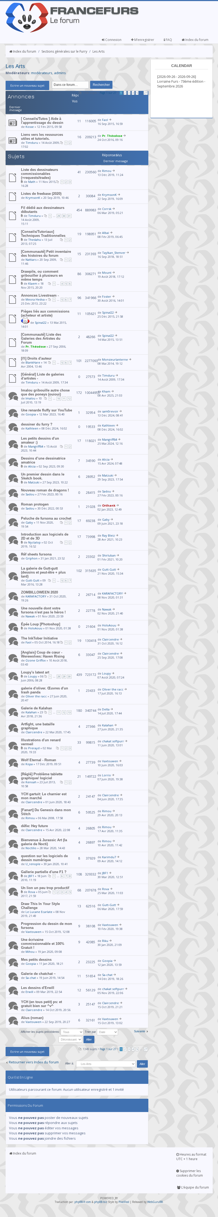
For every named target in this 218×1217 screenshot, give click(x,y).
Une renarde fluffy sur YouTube (46, 410)
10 (58, 398)
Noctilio (31, 848)
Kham (106, 391)
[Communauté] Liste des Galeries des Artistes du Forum (41, 338)
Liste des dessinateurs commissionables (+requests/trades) (39, 174)
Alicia (32, 466)
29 (58, 216)
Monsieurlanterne (115, 359)
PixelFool (124, 1202)
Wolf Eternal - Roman (38, 760)
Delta (106, 709)
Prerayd (34, 748)
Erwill (29, 992)
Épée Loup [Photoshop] (40, 624)
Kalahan (31, 712)
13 (69, 712)
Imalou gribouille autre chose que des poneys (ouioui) (45, 392)
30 (64, 216)
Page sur (108, 93)
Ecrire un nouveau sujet (27, 85)
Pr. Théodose (112, 136)
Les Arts (98, 51)
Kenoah (31, 782)
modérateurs (41, 72)
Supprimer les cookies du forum (189, 1173)
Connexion (112, 39)
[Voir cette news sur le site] (25, 323)
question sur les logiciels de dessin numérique (44, 858)
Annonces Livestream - (40, 295)
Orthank (108, 505)
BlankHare (33, 362)
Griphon (31, 558)
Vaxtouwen (110, 761)
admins (60, 72)
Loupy (32, 676)
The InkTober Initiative (39, 638)
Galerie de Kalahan (36, 708)
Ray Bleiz (108, 535)
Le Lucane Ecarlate (39, 912)
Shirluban (109, 555)
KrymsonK (33, 198)
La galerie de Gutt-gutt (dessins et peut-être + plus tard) (43, 572)
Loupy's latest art (35, 672)
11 (64, 398)
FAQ (168, 39)
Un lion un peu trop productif (45, 888)
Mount (106, 273)
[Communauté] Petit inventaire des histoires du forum (46, 254)
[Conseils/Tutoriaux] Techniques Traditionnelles (43, 234)
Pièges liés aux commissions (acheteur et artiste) (45, 313)
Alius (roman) (32, 1018)
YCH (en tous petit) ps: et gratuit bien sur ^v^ (41, 1004)
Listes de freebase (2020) (41, 194)
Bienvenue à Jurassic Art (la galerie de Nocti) (44, 842)
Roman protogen (35, 504)
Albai (105, 233)
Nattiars (31, 260)
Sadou (30, 494)
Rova (31, 892)
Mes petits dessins (36, 960)
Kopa (29, 764)
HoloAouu (35, 628)
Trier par (91, 1031)
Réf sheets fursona (36, 554)
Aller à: (69, 1063)
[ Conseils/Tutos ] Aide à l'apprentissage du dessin (42, 121)
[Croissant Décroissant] (76, 1039)
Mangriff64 (35, 446)
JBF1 (31, 876)
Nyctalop (34, 542)
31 (69, 216)
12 (69, 398)
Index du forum (196, 39)
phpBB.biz (100, 1202)
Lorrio (106, 775)
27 (145, 93)
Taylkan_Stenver (113, 253)
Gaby (29, 522)
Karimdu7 (109, 857)
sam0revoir (110, 411)
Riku (105, 941)
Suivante (139, 1031)
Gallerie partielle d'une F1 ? (43, 872)
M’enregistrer (143, 39)
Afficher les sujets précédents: (41, 1031)
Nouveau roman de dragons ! (45, 490)
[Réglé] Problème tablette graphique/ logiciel (41, 776)
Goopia (31, 414)
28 (58, 676)
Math (31, 182)
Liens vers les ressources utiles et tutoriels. (42, 137)
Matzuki (33, 482)
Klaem (32, 283)
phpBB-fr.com (82, 1202)
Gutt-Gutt (32, 580)
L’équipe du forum (195, 1187)
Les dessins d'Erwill (37, 988)
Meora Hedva (35, 299)
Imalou (30, 398)
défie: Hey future (34, 826)
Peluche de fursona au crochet (46, 518)
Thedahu (34, 240)
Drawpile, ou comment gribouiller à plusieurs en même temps (42, 275)
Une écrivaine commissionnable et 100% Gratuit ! (42, 944)
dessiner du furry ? (36, 424)
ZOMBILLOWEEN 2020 (39, 592)
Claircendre (110, 639)
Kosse (30, 127)
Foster (106, 296)
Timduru (32, 143)
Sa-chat (31, 978)
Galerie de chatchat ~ (38, 974)
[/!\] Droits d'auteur (36, 358)
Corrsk (106, 209)
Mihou (30, 952)
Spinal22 (41, 323)
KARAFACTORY (36, 596)
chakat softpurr (113, 741)
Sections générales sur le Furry (64, 51)
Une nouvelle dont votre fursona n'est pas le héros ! (43, 610)
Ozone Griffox (36, 660)
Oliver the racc (36, 696)
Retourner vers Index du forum (34, 1062)
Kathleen (32, 428)
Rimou (106, 171)
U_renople (33, 864)
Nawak (30, 616)
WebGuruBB (155, 1202)
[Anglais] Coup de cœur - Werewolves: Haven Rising (43, 654)
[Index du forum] (72, 31)
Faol (105, 120)
